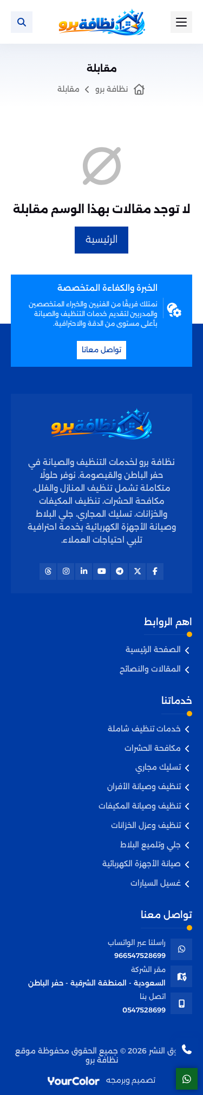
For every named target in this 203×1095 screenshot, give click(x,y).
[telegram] (119, 571)
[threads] (48, 571)
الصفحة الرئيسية (153, 649)
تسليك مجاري (158, 767)
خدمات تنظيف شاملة (144, 729)
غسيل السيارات (155, 883)
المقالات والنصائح (150, 669)
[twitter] (137, 571)
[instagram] (65, 571)
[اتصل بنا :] (187, 1049)
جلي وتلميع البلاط (150, 845)
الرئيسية (101, 239)
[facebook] (155, 571)
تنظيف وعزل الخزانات (146, 825)
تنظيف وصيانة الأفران (144, 786)
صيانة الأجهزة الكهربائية (141, 863)
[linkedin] (83, 571)
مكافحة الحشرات (153, 748)
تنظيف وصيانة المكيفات (140, 806)
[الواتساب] (187, 1079)
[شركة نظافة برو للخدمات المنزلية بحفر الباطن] (101, 22)
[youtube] (101, 571)
